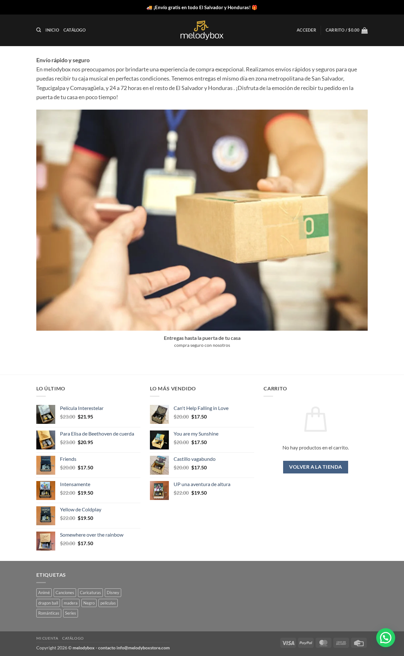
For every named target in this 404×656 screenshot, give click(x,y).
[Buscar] (38, 30)
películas (108, 602)
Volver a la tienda (315, 467)
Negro (89, 602)
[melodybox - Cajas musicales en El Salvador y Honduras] (202, 30)
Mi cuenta (47, 638)
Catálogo (74, 30)
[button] (306, 30)
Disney (113, 592)
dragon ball (48, 602)
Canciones (65, 592)
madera (71, 602)
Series (70, 613)
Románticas (48, 613)
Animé (44, 592)
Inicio (52, 30)
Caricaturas (90, 592)
